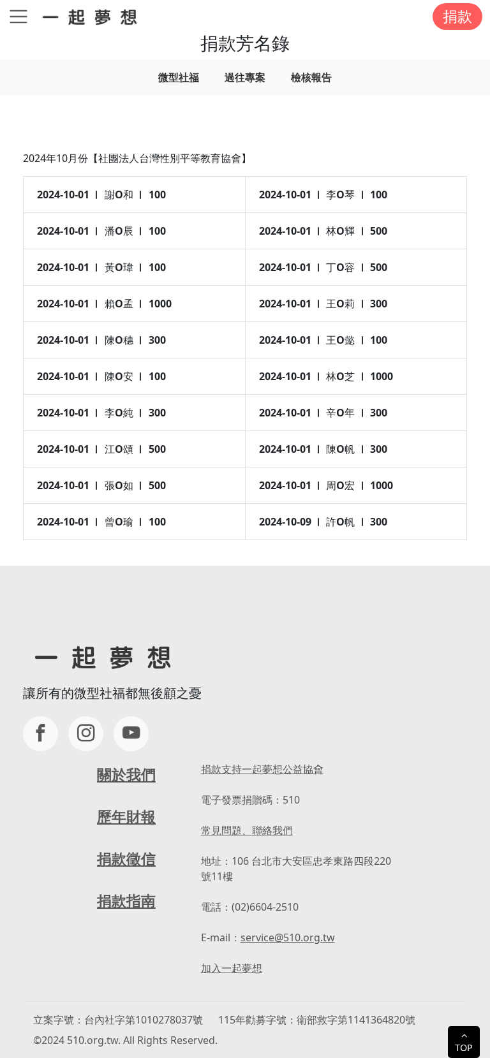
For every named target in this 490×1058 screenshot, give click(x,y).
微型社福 (178, 77)
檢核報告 (311, 77)
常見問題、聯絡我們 (247, 830)
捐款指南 (126, 901)
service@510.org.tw (288, 937)
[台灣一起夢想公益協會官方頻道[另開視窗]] (131, 733)
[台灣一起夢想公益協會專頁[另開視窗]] (40, 733)
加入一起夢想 (231, 968)
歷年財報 (126, 817)
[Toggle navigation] (18, 16)
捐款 (457, 16)
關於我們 (126, 774)
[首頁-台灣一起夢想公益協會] (92, 16)
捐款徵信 (126, 859)
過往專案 (245, 77)
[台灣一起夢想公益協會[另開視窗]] (85, 733)
